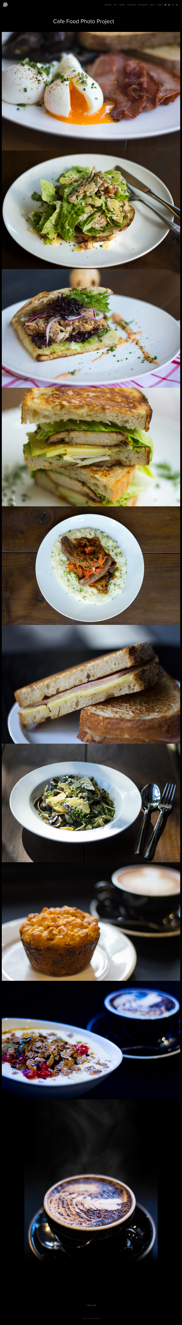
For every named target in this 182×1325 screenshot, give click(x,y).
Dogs (115, 5)
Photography (143, 5)
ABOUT (152, 5)
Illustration (131, 5)
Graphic (122, 5)
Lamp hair (107, 5)
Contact (160, 5)
